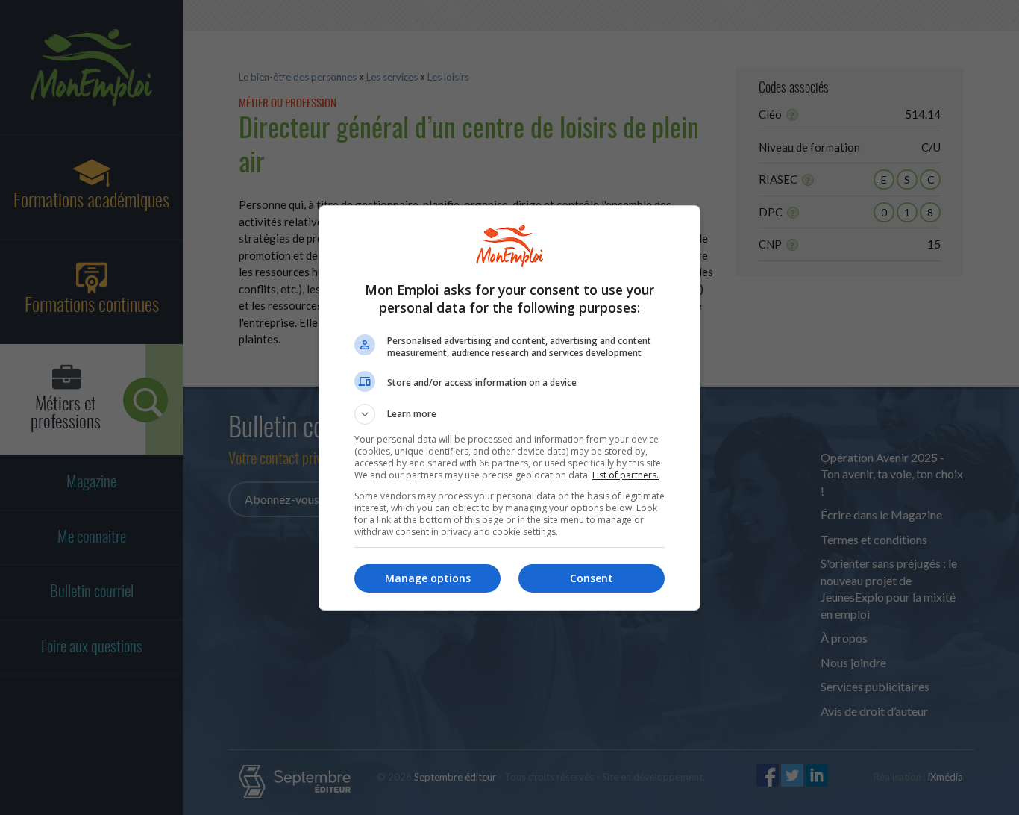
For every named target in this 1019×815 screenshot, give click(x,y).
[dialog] (509, 408)
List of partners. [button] (625, 475)
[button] (509, 414)
